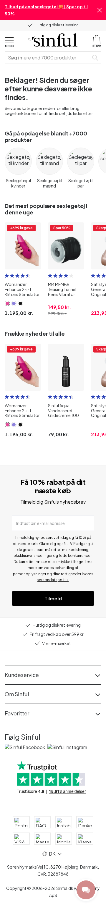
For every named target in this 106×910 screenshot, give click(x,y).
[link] (7, 303)
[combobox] (48, 58)
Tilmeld (53, 598)
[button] (99, 10)
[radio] (7, 276)
